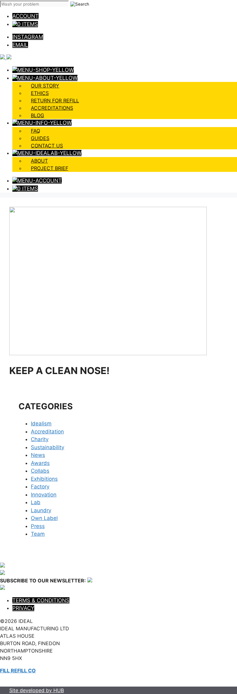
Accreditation (47, 431)
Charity (39, 439)
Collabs (40, 471)
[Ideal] (5, 57)
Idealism (41, 423)
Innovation (43, 495)
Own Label (44, 518)
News (38, 455)
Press (38, 526)
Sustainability (47, 447)
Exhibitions (44, 479)
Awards (40, 463)
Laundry (41, 510)
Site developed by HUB (36, 690)
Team (38, 534)
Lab (35, 502)
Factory (40, 486)
